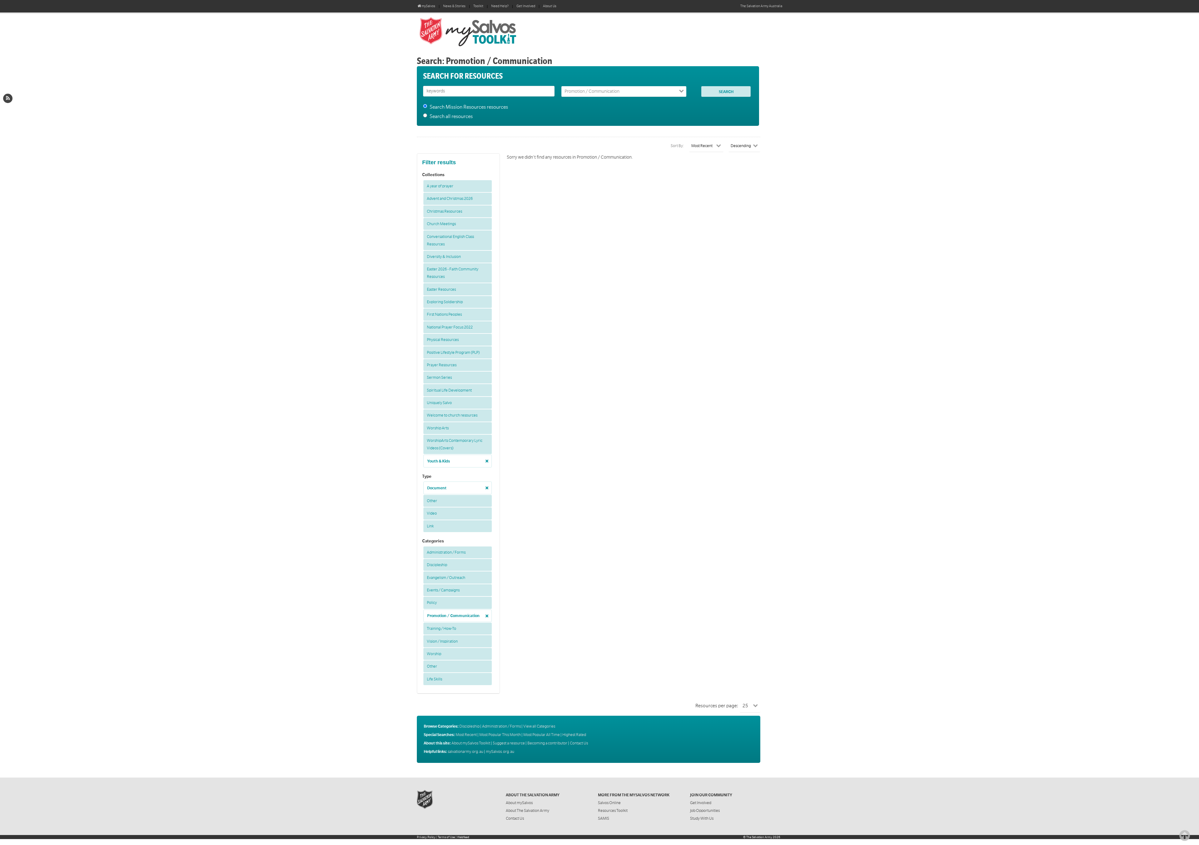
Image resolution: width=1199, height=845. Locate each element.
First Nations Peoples (444, 314)
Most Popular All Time (541, 735)
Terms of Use (446, 837)
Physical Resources (443, 340)
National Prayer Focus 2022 (450, 327)
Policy (432, 602)
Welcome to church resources (452, 415)
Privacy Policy (426, 837)
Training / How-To (441, 628)
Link (430, 526)
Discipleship (437, 565)
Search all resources (451, 116)
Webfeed (463, 837)
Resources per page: (716, 706)
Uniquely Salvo (439, 403)
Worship (434, 654)
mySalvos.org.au (500, 751)
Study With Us (701, 818)
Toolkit (478, 6)
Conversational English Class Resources (450, 240)
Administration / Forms (446, 552)
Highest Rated (574, 735)
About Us (549, 6)
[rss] (7, 98)
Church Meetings (441, 224)
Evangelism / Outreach (446, 578)
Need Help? (500, 6)
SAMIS (603, 818)
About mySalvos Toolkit (470, 743)
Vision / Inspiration (442, 641)
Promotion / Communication (453, 616)
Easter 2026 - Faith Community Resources (452, 273)
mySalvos (488, 31)
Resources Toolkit (613, 810)
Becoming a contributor (547, 743)
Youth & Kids (438, 461)
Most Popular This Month (500, 735)
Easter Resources (441, 289)
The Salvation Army (759, 837)
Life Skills (434, 679)
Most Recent (466, 735)
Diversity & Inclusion (444, 256)
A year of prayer (440, 186)
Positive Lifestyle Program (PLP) (453, 352)
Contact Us (579, 743)
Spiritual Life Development (449, 390)
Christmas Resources (444, 211)
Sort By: (677, 146)
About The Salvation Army (527, 810)
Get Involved (525, 6)
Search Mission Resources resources (469, 107)
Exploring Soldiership (445, 302)
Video (432, 513)
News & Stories (454, 6)
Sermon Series (439, 377)
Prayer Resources (441, 365)
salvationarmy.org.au (465, 751)
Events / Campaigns (443, 590)
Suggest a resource (509, 743)
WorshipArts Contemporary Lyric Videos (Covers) (454, 444)
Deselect (485, 459)
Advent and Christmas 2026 (450, 198)
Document (437, 488)
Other (432, 501)
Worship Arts (438, 428)
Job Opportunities (705, 810)
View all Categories (539, 726)
